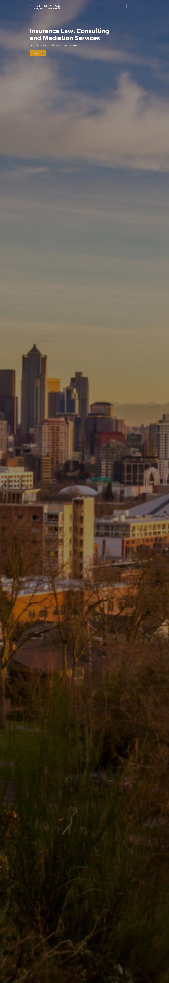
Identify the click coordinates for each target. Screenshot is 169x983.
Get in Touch (132, 6)
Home (72, 6)
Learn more (38, 53)
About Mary (80, 6)
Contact (90, 6)
